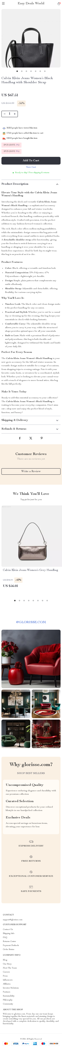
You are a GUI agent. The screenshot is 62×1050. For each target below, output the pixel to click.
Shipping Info (8, 934)
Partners (6, 992)
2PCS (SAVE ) (11, 145)
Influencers (8, 980)
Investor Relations (11, 988)
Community (8, 1004)
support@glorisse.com (12, 920)
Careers (6, 972)
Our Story (7, 964)
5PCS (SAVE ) (11, 151)
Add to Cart (31, 160)
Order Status (8, 950)
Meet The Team (10, 968)
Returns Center (9, 942)
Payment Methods (11, 946)
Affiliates (7, 984)
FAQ (5, 938)
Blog (5, 960)
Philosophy (8, 1000)
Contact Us (8, 930)
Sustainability (9, 996)
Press (5, 976)
